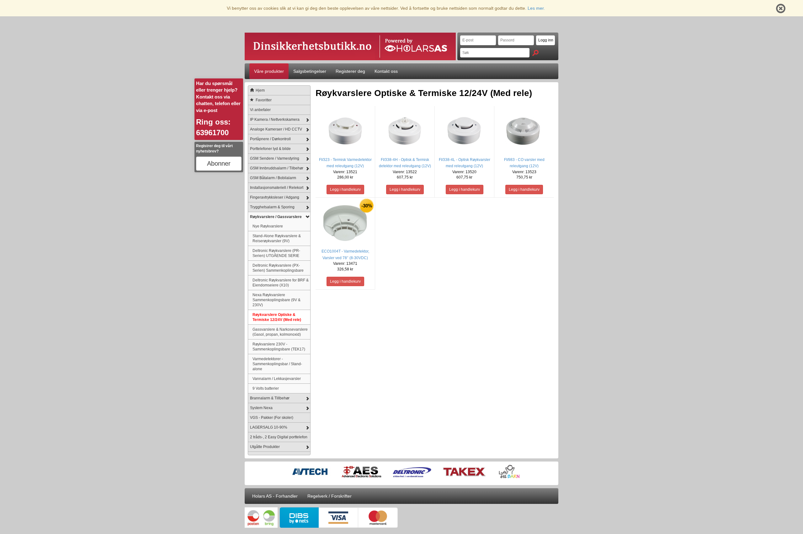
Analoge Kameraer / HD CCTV (276, 129)
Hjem (260, 90)
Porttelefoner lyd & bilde (270, 149)
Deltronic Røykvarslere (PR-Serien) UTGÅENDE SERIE (276, 253)
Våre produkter (269, 71)
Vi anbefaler (260, 110)
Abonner (219, 163)
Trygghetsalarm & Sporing (272, 207)
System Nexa (261, 408)
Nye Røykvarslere (268, 226)
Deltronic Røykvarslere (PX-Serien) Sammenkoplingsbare (278, 267)
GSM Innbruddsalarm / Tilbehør (276, 168)
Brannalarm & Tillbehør (270, 398)
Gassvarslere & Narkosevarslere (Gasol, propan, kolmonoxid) (280, 331)
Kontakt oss (386, 71)
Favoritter (264, 100)
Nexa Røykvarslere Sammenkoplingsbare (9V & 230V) (276, 300)
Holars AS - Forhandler (275, 496)
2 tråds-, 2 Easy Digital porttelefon (278, 437)
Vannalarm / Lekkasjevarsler (277, 378)
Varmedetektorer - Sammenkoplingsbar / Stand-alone (277, 364)
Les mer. (536, 8)
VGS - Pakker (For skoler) (271, 417)
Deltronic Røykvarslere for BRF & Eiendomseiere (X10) (281, 282)
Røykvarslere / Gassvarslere (276, 217)
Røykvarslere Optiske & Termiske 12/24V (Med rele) (277, 317)
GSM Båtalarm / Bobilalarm (273, 178)
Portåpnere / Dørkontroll (270, 139)
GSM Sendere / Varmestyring (274, 158)
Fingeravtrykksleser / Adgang (274, 197)
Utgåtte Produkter (265, 447)
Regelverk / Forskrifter (329, 496)
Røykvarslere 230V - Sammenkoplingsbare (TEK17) (279, 346)
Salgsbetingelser (309, 71)
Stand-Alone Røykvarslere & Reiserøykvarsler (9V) (277, 238)
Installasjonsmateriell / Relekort (276, 187)
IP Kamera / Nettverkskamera (275, 119)
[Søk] (535, 53)
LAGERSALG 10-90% (268, 427)
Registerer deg (350, 71)
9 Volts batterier (266, 388)
